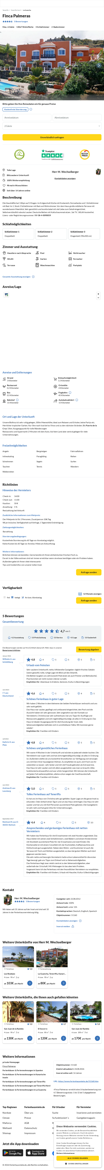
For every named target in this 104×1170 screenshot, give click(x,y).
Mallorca (7, 1123)
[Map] (52, 329)
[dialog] (77, 1144)
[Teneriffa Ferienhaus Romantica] (85, 1011)
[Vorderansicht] (52, 65)
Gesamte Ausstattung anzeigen (16, 276)
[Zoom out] (98, 298)
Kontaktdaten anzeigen (65, 178)
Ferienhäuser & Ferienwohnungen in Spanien (23, 1070)
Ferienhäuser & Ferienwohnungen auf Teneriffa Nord (26, 1085)
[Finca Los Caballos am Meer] (18, 1011)
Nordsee (7, 1112)
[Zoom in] (98, 294)
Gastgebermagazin (86, 1117)
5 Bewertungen (21, 21)
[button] (95, 3)
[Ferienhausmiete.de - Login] (89, 3)
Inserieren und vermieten (89, 1112)
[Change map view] (6, 294)
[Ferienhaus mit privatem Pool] (18, 956)
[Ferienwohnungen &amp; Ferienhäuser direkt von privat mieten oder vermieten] (4, 3)
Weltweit (7, 1128)
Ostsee (6, 1117)
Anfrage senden (89, 572)
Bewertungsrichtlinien (11, 650)
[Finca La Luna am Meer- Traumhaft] (52, 1011)
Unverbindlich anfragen (52, 137)
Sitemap (7, 1133)
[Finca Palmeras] (52, 956)
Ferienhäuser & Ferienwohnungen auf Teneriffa (24, 1081)
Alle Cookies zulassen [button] (78, 1158)
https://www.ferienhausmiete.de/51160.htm (78, 1081)
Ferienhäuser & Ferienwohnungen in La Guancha (24, 1089)
